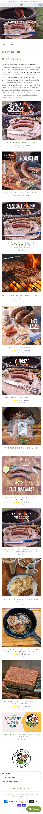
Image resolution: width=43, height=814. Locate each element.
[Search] (36, 5)
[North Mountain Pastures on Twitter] (14, 789)
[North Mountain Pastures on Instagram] (24, 789)
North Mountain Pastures (16, 794)
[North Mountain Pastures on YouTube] (21, 789)
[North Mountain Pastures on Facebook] (17, 789)
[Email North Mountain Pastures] (28, 789)
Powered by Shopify (24, 796)
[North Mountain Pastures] (21, 5)
